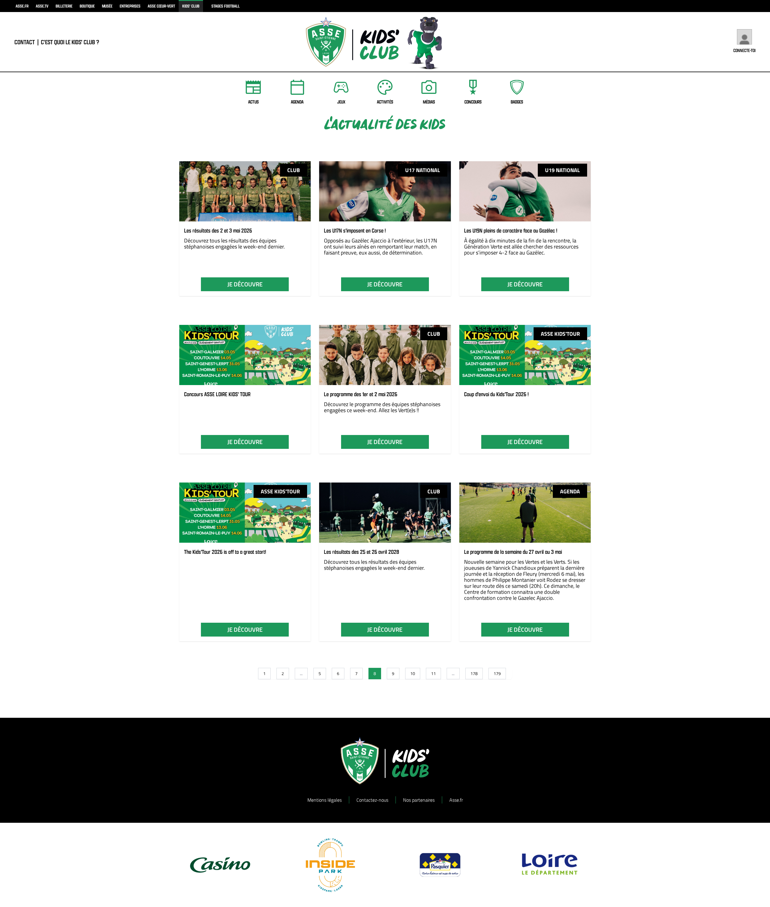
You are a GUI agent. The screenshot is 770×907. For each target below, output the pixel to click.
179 (497, 673)
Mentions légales (324, 800)
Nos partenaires (419, 800)
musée (107, 6)
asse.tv (42, 6)
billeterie (64, 6)
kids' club (190, 6)
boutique (87, 6)
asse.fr (22, 6)
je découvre (245, 284)
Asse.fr (456, 800)
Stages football (225, 6)
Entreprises (130, 6)
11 (433, 673)
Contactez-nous (372, 800)
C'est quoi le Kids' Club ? (70, 42)
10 (412, 673)
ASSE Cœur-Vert (161, 6)
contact (24, 42)
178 (474, 673)
